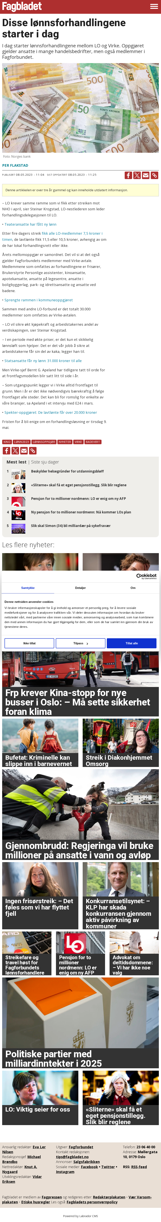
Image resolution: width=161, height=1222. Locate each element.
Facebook (89, 1166)
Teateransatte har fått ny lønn (30, 224)
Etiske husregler (35, 1202)
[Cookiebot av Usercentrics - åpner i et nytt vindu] (139, 576)
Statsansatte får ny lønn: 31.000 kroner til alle (43, 360)
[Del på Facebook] (128, 175)
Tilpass (78, 643)
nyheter (65, 442)
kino (7, 442)
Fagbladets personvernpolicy (92, 1202)
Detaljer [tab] (80, 587)
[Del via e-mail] (145, 175)
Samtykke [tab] (28, 587)
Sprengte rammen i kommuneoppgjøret (39, 300)
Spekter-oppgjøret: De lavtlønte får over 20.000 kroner (51, 412)
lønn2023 (21, 442)
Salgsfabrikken (86, 1161)
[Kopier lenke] (154, 175)
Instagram (65, 1171)
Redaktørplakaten (109, 1197)
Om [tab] (133, 587)
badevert (93, 442)
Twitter (108, 1166)
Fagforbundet (81, 1147)
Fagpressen (52, 1197)
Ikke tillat (29, 643)
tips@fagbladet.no (72, 1156)
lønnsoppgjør (44, 442)
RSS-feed (139, 1166)
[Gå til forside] (22, 7)
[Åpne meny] (154, 7)
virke (78, 442)
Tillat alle (132, 643)
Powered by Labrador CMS (80, 1216)
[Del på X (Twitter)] (137, 175)
